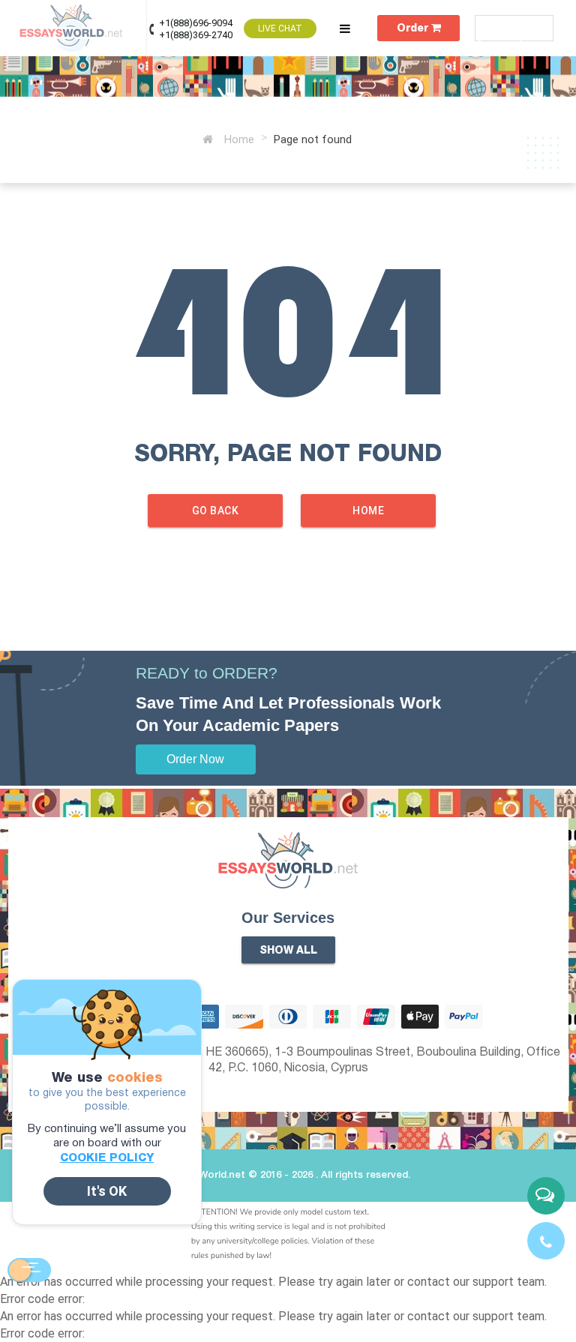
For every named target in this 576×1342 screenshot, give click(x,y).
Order (414, 29)
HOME (368, 511)
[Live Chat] (546, 1196)
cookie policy (107, 1158)
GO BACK (215, 511)
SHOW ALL (288, 951)
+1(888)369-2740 (195, 35)
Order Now (195, 759)
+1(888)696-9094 (195, 23)
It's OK (107, 1191)
